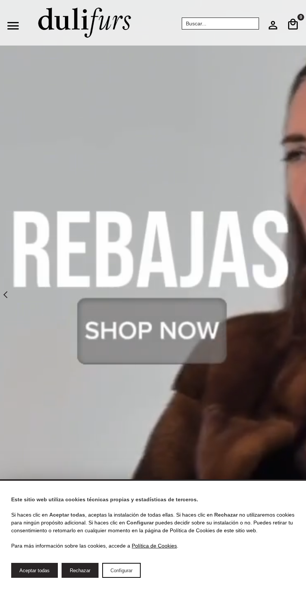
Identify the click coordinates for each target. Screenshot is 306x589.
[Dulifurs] (84, 22)
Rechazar (80, 570)
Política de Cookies (154, 546)
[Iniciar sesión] (272, 27)
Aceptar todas (34, 570)
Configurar (121, 570)
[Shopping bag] (293, 24)
